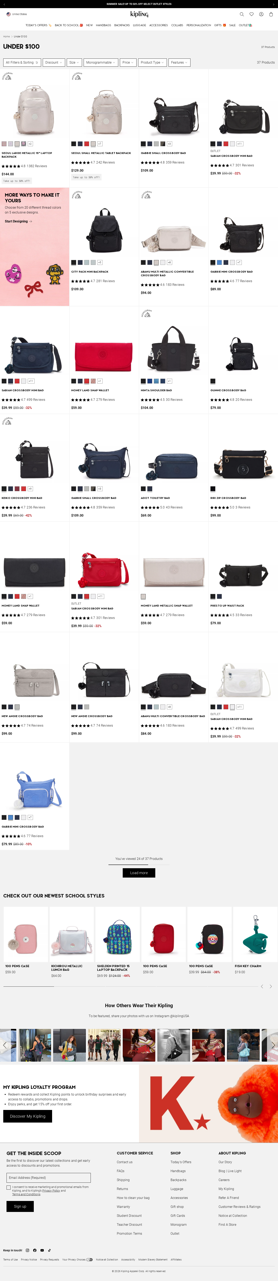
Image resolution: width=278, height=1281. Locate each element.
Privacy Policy (173, 656)
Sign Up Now (161, 671)
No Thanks (195, 671)
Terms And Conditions (166, 659)
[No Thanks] (207, 601)
